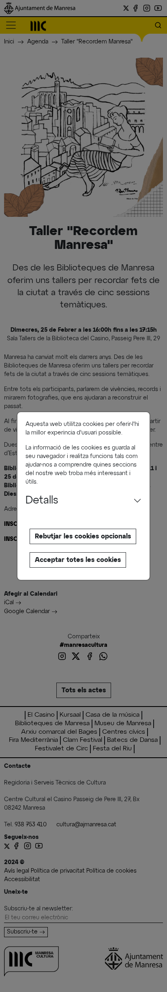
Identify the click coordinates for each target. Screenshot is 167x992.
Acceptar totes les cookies (78, 560)
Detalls (42, 500)
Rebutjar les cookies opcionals (83, 536)
